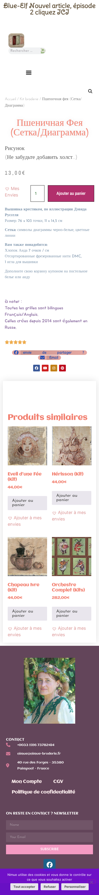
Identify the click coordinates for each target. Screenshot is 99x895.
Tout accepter (24, 887)
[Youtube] (45, 368)
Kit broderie (29, 99)
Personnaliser (75, 887)
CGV (58, 781)
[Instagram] (53, 368)
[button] (28, 72)
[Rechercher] (43, 50)
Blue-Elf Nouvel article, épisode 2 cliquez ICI (49, 8)
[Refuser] (91, 881)
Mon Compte (27, 781)
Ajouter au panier (71, 193)
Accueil (10, 99)
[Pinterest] (62, 368)
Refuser (50, 887)
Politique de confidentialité (43, 792)
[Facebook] (36, 368)
